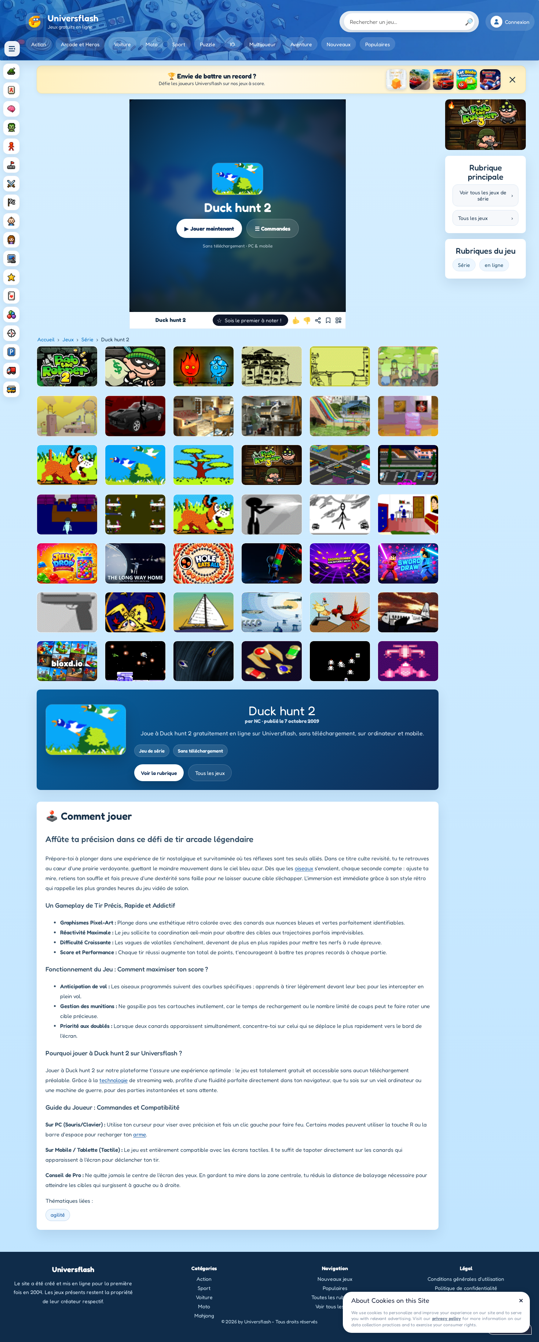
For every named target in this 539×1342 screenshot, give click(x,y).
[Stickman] (11, 146)
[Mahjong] (11, 90)
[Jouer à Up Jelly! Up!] (396, 79)
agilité (58, 1215)
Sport (178, 44)
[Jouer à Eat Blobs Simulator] (466, 79)
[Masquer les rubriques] (12, 48)
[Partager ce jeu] (318, 320)
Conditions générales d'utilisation (466, 1279)
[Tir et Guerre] (11, 71)
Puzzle (207, 44)
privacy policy (446, 1318)
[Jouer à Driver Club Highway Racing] (443, 79)
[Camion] (11, 371)
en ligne (494, 265)
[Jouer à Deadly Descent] (420, 79)
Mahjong (204, 1315)
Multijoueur (262, 44)
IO (232, 44)
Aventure (301, 44)
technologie (113, 1080)
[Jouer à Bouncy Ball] (490, 79)
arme (139, 1134)
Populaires (377, 44)
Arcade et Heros (80, 44)
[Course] (11, 202)
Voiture (122, 44)
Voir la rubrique (159, 773)
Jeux (68, 339)
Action (38, 44)
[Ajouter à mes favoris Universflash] (328, 320)
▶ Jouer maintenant (209, 228)
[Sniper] (11, 333)
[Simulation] (11, 258)
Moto (152, 44)
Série (87, 339)
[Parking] (11, 352)
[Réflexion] (11, 109)
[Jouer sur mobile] (338, 320)
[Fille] (11, 240)
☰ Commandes (272, 228)
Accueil (46, 339)
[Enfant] (11, 221)
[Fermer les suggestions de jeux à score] (512, 79)
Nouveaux (339, 44)
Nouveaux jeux (335, 1279)
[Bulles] (11, 314)
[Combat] (11, 184)
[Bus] (11, 389)
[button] (250, 320)
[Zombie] (11, 128)
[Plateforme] (11, 165)
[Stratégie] (11, 277)
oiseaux (304, 868)
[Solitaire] (11, 296)
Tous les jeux (210, 773)
